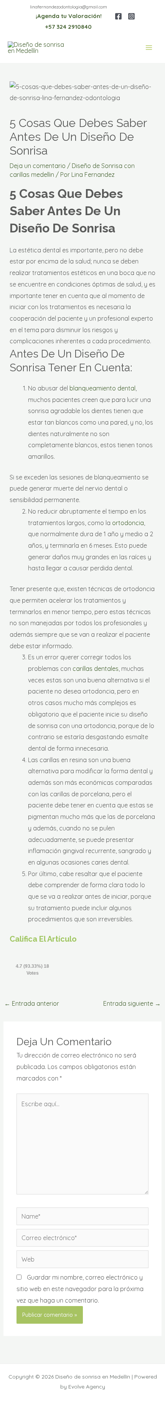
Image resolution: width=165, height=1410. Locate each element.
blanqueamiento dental (102, 388)
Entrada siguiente (132, 1003)
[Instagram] (131, 16)
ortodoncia (128, 523)
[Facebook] (118, 16)
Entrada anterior (31, 1003)
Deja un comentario (38, 166)
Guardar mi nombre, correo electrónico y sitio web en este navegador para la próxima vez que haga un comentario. (80, 1288)
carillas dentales (96, 668)
